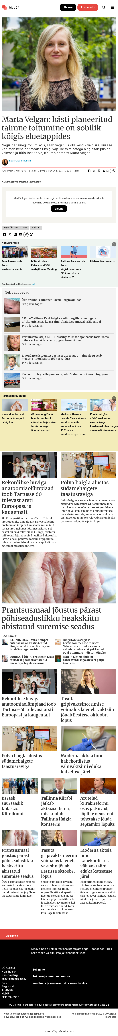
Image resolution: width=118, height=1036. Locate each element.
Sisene (68, 7)
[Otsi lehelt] (103, 7)
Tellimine (39, 969)
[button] (4, 244)
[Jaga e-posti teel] (104, 171)
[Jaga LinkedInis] (99, 171)
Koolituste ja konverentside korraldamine (60, 983)
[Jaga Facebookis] (89, 171)
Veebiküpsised (53, 1016)
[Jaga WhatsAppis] (113, 171)
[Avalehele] (31, 7)
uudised (36, 227)
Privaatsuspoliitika (14, 1016)
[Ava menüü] (112, 7)
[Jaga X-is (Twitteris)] (94, 171)
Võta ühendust (12, 1013)
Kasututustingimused (32, 1013)
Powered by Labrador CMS (59, 1031)
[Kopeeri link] (108, 171)
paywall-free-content (15, 227)
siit (33, 284)
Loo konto (87, 7)
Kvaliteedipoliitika (34, 1016)
